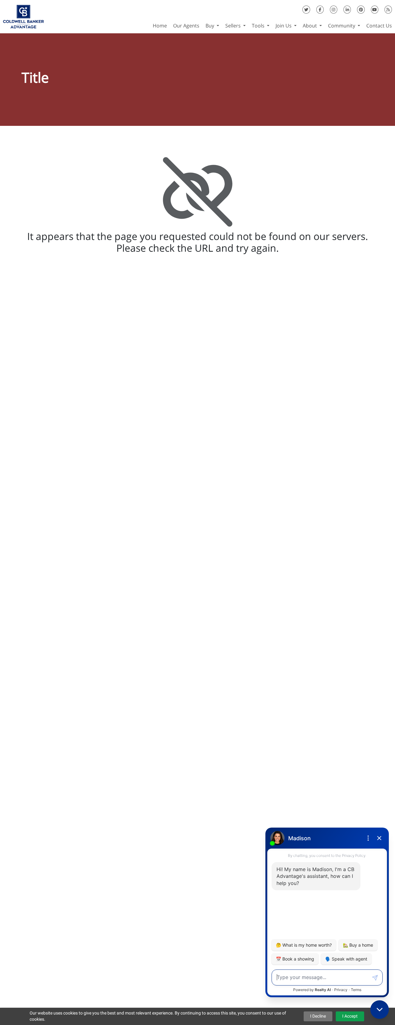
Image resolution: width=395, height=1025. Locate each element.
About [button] (310, 25)
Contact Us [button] (379, 25)
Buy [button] (210, 25)
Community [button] (342, 25)
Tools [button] (259, 25)
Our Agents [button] (186, 25)
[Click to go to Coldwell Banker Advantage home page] (23, 16)
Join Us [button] (284, 25)
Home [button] (160, 25)
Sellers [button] (233, 25)
